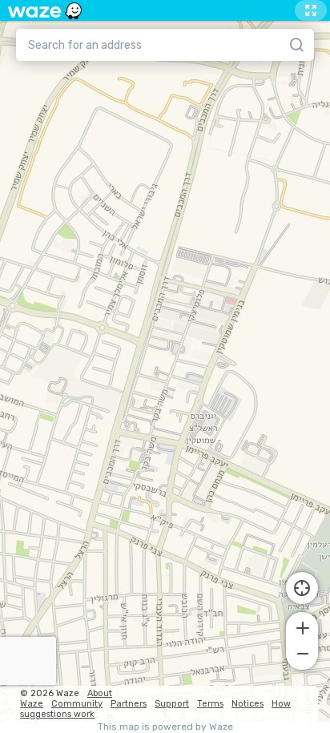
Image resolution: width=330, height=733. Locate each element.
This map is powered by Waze (165, 727)
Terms (210, 704)
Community (77, 704)
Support (172, 704)
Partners (129, 704)
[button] (302, 626)
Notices (247, 704)
